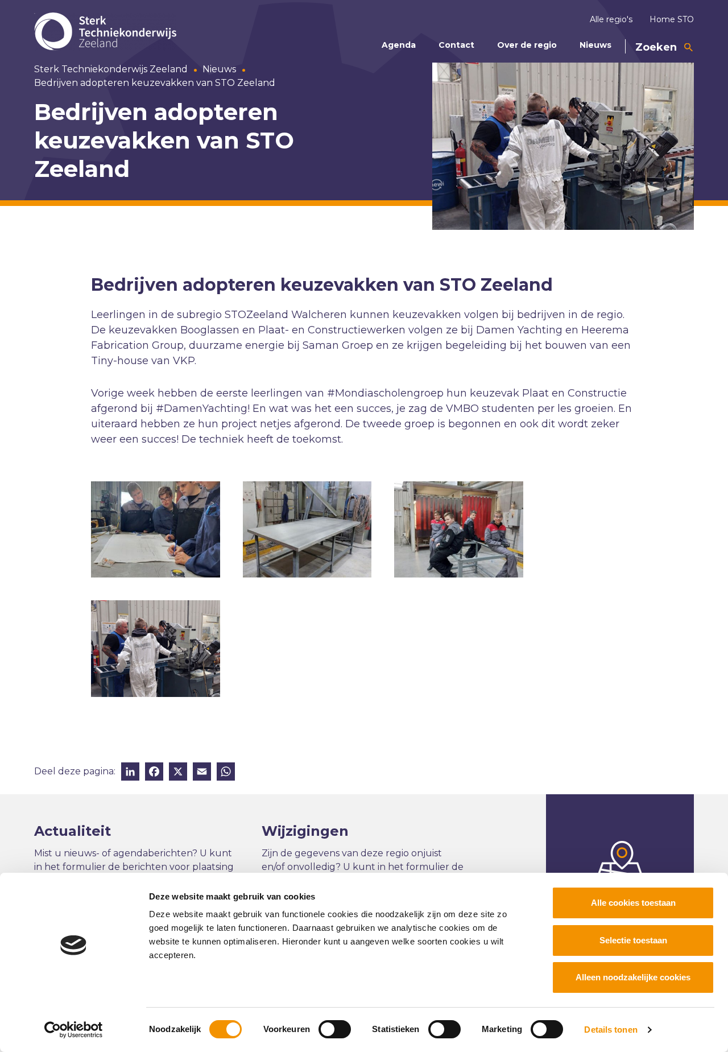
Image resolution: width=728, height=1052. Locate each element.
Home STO (672, 19)
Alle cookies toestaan (633, 902)
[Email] (202, 772)
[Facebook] (154, 772)
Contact (456, 45)
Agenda (399, 45)
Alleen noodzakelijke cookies (633, 977)
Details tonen (610, 1029)
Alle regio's (611, 19)
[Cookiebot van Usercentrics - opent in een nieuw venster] (73, 1029)
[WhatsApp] (226, 772)
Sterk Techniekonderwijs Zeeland (111, 69)
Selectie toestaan (633, 940)
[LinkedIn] (130, 772)
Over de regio (527, 45)
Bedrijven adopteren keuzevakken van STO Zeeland (154, 82)
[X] (178, 772)
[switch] (334, 1029)
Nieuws (595, 45)
